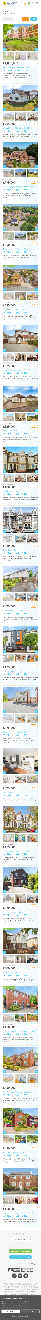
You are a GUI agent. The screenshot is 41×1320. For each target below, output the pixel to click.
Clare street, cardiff (11, 550)
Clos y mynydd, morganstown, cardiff (18, 186)
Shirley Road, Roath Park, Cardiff (16, 851)
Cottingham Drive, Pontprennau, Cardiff (19, 1031)
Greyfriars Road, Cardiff (13, 792)
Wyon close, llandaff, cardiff (15, 309)
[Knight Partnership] (10, 3)
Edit (33, 19)
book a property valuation (20, 1251)
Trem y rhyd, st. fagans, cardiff (16, 249)
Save (25, 19)
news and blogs (29, 1264)
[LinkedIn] (20, 1275)
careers (18, 1264)
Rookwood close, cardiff (13, 610)
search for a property (19, 1257)
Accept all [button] (11, 1311)
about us (10, 1264)
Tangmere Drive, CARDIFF (13, 1152)
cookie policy (27, 1308)
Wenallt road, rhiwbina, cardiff (16, 128)
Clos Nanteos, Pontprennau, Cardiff (18, 1092)
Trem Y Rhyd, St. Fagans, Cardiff (16, 732)
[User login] (25, 3)
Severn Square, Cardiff (12, 671)
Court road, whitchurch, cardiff (16, 370)
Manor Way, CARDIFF (11, 972)
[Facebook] (14, 1275)
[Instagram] (25, 1275)
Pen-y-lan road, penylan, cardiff (16, 67)
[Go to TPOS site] (14, 1270)
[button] (20, 1316)
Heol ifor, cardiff (10, 430)
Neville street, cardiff (12, 491)
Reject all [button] (30, 1311)
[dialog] (20, 1307)
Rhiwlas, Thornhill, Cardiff (14, 912)
